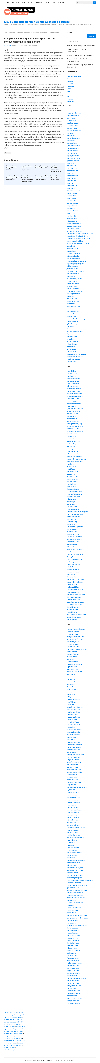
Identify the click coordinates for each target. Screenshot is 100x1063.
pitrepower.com (72, 584)
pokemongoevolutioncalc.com (77, 978)
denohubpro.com (72, 805)
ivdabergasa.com (72, 266)
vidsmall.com (71, 865)
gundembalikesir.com (74, 130)
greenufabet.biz (72, 181)
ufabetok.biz (71, 213)
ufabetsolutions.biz (73, 191)
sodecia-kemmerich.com (75, 903)
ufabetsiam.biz (72, 173)
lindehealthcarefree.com (75, 639)
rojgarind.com (71, 737)
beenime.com (71, 900)
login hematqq (17, 1040)
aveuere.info (71, 727)
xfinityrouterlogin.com (74, 597)
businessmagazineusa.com (76, 860)
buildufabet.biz (72, 221)
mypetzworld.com (73, 274)
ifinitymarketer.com (73, 958)
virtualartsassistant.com (75, 893)
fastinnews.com (72, 953)
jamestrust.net (71, 466)
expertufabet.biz (72, 168)
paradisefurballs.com (74, 725)
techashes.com (72, 118)
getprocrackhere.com (74, 950)
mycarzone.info (72, 850)
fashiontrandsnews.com (75, 226)
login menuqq (18, 1038)
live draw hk (71, 81)
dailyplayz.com (72, 948)
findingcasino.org (72, 815)
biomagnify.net (72, 362)
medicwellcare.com (73, 863)
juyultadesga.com (72, 269)
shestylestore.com (73, 1001)
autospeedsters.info (73, 822)
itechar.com (70, 133)
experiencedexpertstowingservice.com (80, 880)
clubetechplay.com (73, 943)
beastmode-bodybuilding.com (77, 649)
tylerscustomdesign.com (75, 409)
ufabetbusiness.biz (73, 178)
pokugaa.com (71, 988)
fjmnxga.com (71, 524)
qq (67, 94)
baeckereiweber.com (74, 113)
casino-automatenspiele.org (76, 459)
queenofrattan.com (73, 800)
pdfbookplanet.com (73, 797)
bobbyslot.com (72, 697)
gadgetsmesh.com (73, 760)
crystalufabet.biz (72, 211)
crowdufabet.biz (72, 218)
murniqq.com (14, 1036)
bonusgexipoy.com (73, 938)
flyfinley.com (71, 679)
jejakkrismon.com (72, 481)
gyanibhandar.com (73, 161)
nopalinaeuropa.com (73, 359)
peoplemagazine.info (74, 115)
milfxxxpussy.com (73, 321)
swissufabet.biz (72, 176)
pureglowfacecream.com (75, 494)
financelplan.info (72, 652)
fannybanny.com (72, 956)
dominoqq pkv (11, 1015)
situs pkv (6, 1019)
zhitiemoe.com (72, 336)
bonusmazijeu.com (73, 930)
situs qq (19, 1015)
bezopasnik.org (72, 522)
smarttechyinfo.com (73, 709)
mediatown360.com (73, 587)
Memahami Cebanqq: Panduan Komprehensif (56, 177)
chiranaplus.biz (72, 557)
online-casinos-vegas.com (76, 595)
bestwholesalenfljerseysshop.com (78, 238)
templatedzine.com (73, 306)
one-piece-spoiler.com (74, 810)
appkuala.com (71, 504)
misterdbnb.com (72, 910)
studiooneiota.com (73, 812)
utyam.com (70, 329)
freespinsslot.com (73, 722)
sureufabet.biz (71, 201)
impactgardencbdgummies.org (77, 354)
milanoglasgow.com (73, 564)
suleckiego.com (72, 620)
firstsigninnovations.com (75, 396)
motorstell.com (72, 419)
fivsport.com (71, 304)
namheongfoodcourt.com (75, 562)
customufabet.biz (73, 203)
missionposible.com (73, 592)
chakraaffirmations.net (74, 687)
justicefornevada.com (74, 762)
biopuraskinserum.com (74, 537)
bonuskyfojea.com (73, 933)
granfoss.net (71, 574)
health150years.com (73, 421)
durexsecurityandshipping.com (77, 261)
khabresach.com (72, 610)
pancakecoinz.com (73, 677)
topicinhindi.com (72, 634)
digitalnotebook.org (73, 712)
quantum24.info (72, 855)
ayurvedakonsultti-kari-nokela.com (78, 243)
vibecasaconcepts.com (74, 853)
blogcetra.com (71, 785)
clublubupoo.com (72, 928)
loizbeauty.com (72, 474)
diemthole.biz (71, 484)
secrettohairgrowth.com (75, 514)
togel (48, 3)
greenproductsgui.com (74, 732)
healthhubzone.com (73, 138)
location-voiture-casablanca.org (77, 885)
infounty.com (71, 276)
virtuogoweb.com (72, 151)
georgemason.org (73, 632)
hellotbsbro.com (72, 767)
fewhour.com (71, 740)
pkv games (15, 3)
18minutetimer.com (73, 742)
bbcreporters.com (73, 228)
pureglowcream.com (73, 509)
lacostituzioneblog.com (75, 331)
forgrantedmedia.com (74, 404)
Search (69, 33)
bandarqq (70, 99)
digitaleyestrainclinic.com (75, 589)
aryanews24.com (72, 248)
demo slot (13, 1022)
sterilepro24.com (72, 873)
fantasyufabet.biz (73, 171)
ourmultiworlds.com (73, 379)
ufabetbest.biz (72, 198)
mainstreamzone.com (74, 747)
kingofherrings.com (73, 497)
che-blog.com (71, 674)
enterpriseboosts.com (74, 454)
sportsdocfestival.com (74, 998)
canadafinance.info (73, 542)
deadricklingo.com (73, 830)
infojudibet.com (72, 657)
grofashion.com (72, 976)
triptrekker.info (71, 843)
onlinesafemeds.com (74, 158)
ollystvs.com (71, 790)
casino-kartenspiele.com (75, 456)
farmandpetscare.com (74, 770)
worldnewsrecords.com (75, 870)
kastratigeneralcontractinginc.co (77, 236)
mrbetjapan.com (72, 499)
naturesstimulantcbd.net (75, 357)
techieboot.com (72, 128)
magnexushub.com (73, 148)
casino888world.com (74, 908)
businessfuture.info (73, 654)
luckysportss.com (73, 968)
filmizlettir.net (71, 376)
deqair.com (70, 296)
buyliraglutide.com (73, 156)
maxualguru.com (72, 715)
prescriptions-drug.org (74, 424)
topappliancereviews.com (75, 602)
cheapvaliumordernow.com (76, 898)
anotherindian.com (73, 341)
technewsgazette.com (74, 492)
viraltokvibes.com (73, 429)
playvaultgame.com (73, 991)
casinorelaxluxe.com (73, 940)
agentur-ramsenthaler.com (75, 838)
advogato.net (71, 446)
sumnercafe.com (72, 314)
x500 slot (20, 1022)
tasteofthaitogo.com (73, 517)
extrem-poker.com (73, 284)
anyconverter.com (73, 476)
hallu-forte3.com (72, 567)
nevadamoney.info (73, 544)
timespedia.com (72, 479)
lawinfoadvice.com (73, 309)
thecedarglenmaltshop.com (76, 629)
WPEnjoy (73, 1060)
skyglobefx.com (72, 832)
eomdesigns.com (72, 840)
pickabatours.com (73, 647)
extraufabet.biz (72, 186)
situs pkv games (17, 1017)
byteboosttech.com (73, 146)
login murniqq (8, 1040)
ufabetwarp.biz (72, 163)
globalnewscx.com (73, 792)
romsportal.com (72, 996)
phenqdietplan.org (73, 311)
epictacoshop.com (73, 534)
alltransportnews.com (74, 223)
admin (15, 45)
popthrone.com (72, 667)
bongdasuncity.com (73, 717)
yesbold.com (71, 136)
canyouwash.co (72, 120)
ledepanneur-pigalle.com (75, 549)
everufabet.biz (71, 216)
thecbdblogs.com (72, 612)
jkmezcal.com (71, 913)
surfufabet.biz (71, 196)
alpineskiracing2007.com (75, 579)
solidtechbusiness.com (75, 875)
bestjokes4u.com (72, 689)
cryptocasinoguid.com (74, 231)
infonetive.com (72, 532)
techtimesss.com (72, 414)
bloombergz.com (72, 451)
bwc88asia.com (72, 281)
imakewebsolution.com (74, 672)
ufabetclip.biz (71, 166)
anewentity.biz (71, 502)
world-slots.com (72, 669)
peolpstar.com (71, 406)
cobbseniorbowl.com (74, 256)
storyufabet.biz (72, 206)
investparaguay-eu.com (74, 279)
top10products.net (73, 644)
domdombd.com (72, 945)
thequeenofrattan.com (74, 802)
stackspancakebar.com (74, 559)
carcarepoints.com (73, 289)
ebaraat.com (71, 141)
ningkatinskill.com (73, 301)
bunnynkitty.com (72, 519)
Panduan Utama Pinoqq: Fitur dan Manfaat (11, 167)
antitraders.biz (71, 246)
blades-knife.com (73, 807)
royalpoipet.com (72, 920)
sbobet (21, 1033)
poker (69, 91)
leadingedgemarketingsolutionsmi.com (80, 233)
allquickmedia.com (73, 489)
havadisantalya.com (73, 123)
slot (23, 3)
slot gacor (13, 1019)
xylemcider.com (72, 344)
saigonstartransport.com (75, 527)
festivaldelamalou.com (74, 394)
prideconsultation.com (74, 682)
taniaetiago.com (72, 346)
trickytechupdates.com (74, 605)
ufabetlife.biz (71, 188)
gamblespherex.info (73, 835)
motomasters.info (73, 848)
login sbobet (14, 1033)
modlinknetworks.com (74, 963)
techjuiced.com (72, 143)
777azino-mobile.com (74, 253)
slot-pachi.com (72, 720)
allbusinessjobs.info (73, 642)
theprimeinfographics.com (75, 895)
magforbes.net (72, 434)
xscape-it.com (71, 251)
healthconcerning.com (74, 735)
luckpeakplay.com (73, 971)
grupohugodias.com (73, 294)
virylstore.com (71, 416)
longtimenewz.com (73, 966)
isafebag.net (71, 449)
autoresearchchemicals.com (76, 615)
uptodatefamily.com (73, 324)
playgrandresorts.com (74, 993)
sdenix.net (70, 439)
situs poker (70, 86)
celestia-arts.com (73, 386)
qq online (70, 84)
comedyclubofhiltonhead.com (77, 890)
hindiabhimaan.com (73, 607)
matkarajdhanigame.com (75, 664)
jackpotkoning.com (73, 961)
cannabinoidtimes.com (74, 730)
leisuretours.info (72, 765)
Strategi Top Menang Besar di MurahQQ (80, 55)
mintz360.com (71, 702)
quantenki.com (71, 858)
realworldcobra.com (73, 817)
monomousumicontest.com (76, 827)
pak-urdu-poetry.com (74, 782)
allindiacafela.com (73, 577)
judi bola (19, 1019)
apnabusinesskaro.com (74, 617)
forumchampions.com (74, 389)
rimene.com (71, 547)
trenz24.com (71, 469)
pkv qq (15, 1012)
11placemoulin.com (73, 699)
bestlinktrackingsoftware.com (77, 925)
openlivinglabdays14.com (75, 241)
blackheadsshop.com (74, 883)
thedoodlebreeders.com (75, 291)
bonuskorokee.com (73, 935)
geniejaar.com (71, 694)
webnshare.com (72, 752)
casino (30, 3)
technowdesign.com (73, 259)
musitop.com (71, 326)
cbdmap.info (71, 659)
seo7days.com (72, 507)
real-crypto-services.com (75, 271)
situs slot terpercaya (74, 76)
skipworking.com (72, 471)
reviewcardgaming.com (74, 878)
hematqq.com (8, 1038)
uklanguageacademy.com (75, 637)
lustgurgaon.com (72, 692)
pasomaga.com (72, 352)
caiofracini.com (72, 775)
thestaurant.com (72, 923)
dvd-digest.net (72, 552)
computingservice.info (74, 772)
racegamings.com (73, 983)
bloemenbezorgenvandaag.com (77, 512)
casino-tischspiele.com (75, 461)
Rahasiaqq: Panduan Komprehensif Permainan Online (41, 177)
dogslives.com (72, 795)
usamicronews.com (73, 973)
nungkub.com (71, 339)
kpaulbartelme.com (73, 888)
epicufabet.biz (71, 208)
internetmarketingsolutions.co (77, 787)
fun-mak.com (71, 905)
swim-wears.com (72, 401)
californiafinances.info (74, 539)
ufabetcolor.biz (72, 183)
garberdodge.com (73, 399)
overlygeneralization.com (75, 755)
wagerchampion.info (73, 825)
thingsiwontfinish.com (74, 1003)
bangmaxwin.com (72, 529)
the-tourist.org (71, 444)
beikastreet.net (72, 373)
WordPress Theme (63, 1060)
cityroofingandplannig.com (75, 264)
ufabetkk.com (71, 486)
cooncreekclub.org (73, 381)
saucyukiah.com (72, 371)
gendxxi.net (70, 845)
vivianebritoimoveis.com (75, 431)
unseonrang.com (72, 780)
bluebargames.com (73, 391)
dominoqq (8, 1043)
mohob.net (70, 704)
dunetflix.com (71, 316)
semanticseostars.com (74, 745)
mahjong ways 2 (19, 1024)
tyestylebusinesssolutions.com (77, 918)
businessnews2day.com (75, 868)
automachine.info (72, 820)
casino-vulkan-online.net (75, 582)
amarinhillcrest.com (73, 441)
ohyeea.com (71, 334)
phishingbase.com (73, 981)
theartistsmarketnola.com (75, 554)
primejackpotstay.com (74, 986)
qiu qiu (69, 89)
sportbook (39, 3)
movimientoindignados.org (76, 319)
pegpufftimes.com (73, 384)
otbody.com (71, 464)
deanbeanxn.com (72, 662)
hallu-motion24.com (73, 569)
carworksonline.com (73, 411)
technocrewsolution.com (75, 426)
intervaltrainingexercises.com (77, 915)
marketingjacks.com (73, 600)
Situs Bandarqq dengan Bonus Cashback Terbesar (37, 21)
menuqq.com (8, 1012)
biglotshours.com (72, 153)
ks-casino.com (72, 286)
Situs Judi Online (58, 3)
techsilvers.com (72, 299)
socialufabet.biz (72, 193)
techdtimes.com (72, 125)
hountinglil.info (71, 684)
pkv (68, 79)
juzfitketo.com (71, 349)
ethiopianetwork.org (73, 757)
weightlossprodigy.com (75, 707)
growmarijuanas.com (73, 750)
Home (7, 3)
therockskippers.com (74, 572)
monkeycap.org (72, 436)
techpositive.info (72, 777)
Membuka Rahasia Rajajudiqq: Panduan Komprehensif (12, 177)
